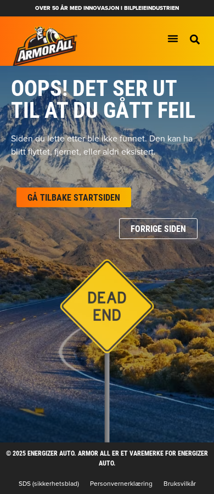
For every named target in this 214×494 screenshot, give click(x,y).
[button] (195, 39)
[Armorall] (45, 46)
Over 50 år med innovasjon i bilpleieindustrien (107, 8)
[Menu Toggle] (172, 38)
